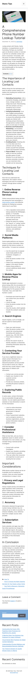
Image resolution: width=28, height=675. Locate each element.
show (10, 73)
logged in (13, 601)
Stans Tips (7, 4)
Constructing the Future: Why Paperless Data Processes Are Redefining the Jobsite (11, 631)
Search (4, 613)
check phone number (8, 202)
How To (6, 579)
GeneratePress (14, 672)
